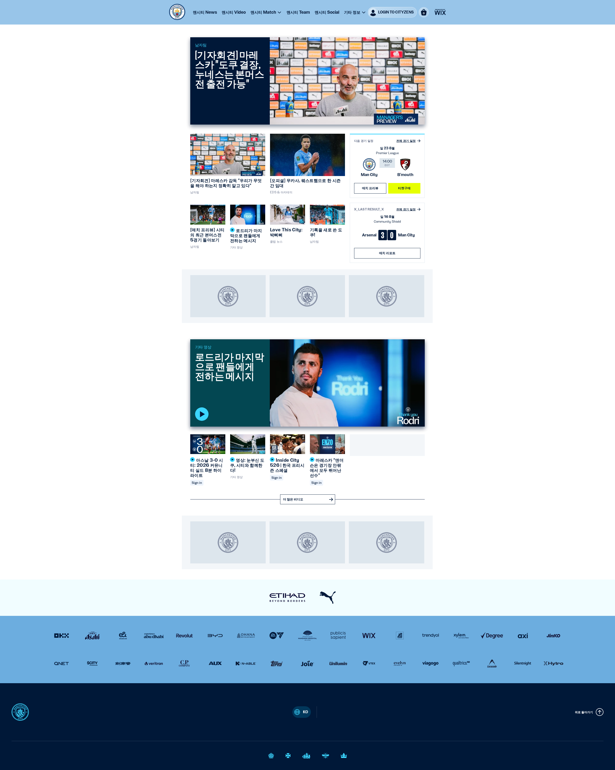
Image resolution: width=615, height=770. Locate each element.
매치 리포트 (387, 253)
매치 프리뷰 (370, 188)
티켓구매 (404, 188)
